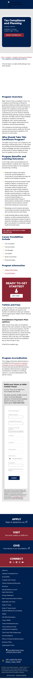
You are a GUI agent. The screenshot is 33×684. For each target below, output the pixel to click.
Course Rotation (10, 273)
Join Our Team (11, 675)
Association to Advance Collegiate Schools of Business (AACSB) (15, 364)
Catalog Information (11, 270)
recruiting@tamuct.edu (17, 497)
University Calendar (21, 675)
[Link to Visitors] (16, 533)
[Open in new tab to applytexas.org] (16, 520)
